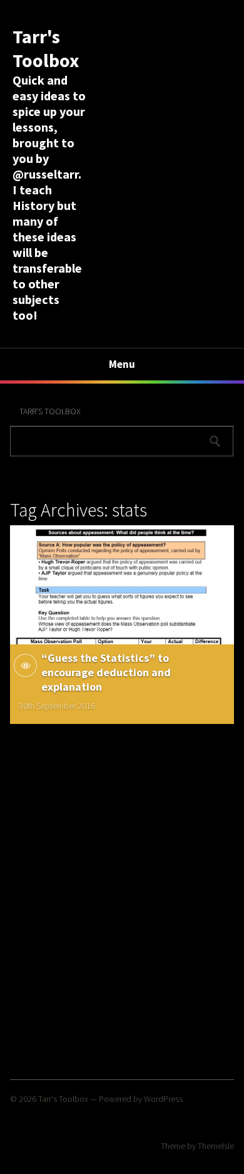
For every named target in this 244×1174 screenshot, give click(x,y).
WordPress (163, 1098)
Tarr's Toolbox (46, 48)
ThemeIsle (216, 1145)
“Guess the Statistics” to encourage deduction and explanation (106, 672)
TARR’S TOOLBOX (50, 411)
